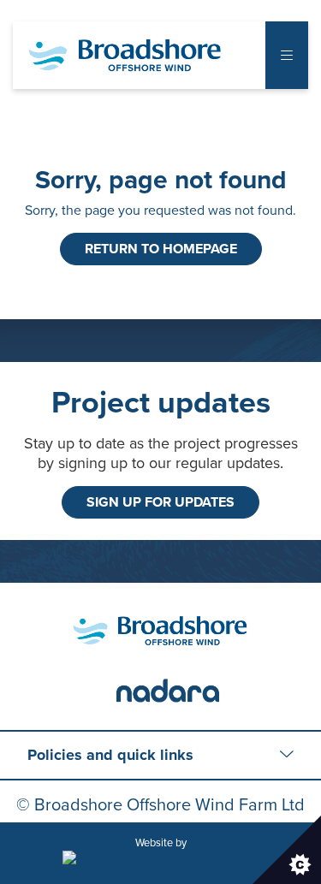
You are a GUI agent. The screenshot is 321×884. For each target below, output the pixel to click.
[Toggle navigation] (286, 55)
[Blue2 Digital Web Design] (160, 860)
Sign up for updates (160, 502)
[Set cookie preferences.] (287, 850)
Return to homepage (161, 248)
